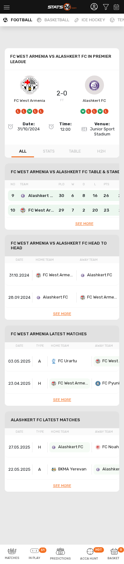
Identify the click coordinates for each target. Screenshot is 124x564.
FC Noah (110, 446)
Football (21, 19)
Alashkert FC (94, 100)
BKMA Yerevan (72, 469)
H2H (101, 151)
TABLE (75, 151)
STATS (49, 151)
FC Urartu (67, 360)
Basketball (57, 19)
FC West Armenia (29, 100)
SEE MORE (84, 223)
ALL (22, 151)
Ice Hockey (93, 19)
